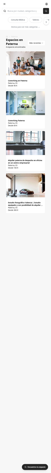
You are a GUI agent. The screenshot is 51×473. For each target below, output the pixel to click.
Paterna (14, 36)
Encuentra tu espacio (37, 467)
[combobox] (22, 11)
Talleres (36, 20)
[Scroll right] (46, 22)
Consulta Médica (18, 20)
